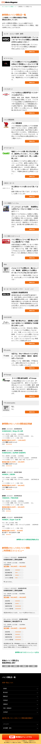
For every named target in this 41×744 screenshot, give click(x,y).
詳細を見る (32, 51)
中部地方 (5, 700)
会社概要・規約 (7, 728)
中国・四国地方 (7, 708)
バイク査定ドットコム (11, 203)
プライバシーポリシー (16, 741)
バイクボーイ (8, 89)
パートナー (6, 724)
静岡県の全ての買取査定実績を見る (28, 539)
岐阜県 (6, 666)
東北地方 (5, 692)
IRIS (5, 264)
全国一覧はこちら (7, 682)
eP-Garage (7, 374)
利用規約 (7, 741)
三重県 (33, 666)
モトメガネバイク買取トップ (9, 6)
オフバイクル (8, 58)
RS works (7, 350)
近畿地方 (5, 704)
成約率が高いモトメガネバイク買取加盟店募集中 (17, 718)
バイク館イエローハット (12, 236)
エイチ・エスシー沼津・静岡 (13, 34)
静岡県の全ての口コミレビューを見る (27, 652)
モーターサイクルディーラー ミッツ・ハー (19, 289)
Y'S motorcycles (9, 403)
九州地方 (5, 712)
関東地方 (5, 696)
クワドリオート (9, 148)
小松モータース (9, 183)
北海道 (5, 688)
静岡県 (15, 666)
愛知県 (24, 666)
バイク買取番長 (9, 119)
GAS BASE (8, 317)
